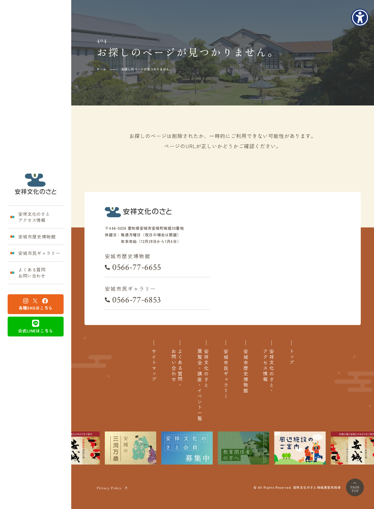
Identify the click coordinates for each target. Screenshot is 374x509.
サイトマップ (154, 365)
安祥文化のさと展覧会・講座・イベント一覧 (202, 385)
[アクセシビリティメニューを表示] (360, 17)
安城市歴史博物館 (37, 236)
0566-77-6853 (136, 299)
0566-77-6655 (136, 267)
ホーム (101, 69)
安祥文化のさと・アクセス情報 (268, 371)
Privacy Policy (109, 488)
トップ (291, 357)
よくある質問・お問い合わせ (176, 368)
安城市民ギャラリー (39, 253)
